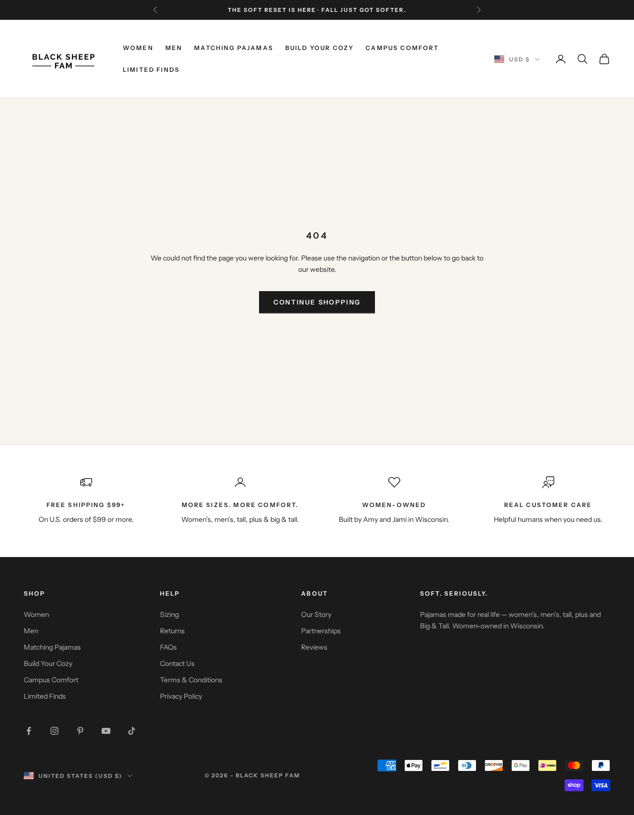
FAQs (168, 647)
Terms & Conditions (191, 679)
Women (36, 614)
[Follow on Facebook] (29, 731)
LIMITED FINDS (151, 69)
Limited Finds (45, 696)
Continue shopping (317, 302)
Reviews (314, 647)
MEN (173, 47)
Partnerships (321, 630)
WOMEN (138, 47)
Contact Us (177, 663)
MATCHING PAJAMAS (233, 47)
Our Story (316, 614)
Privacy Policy (181, 696)
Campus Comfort (51, 679)
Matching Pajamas (52, 647)
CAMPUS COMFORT (402, 47)
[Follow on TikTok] (132, 731)
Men (31, 630)
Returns (172, 630)
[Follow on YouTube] (106, 731)
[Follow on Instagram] (54, 731)
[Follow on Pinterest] (80, 731)
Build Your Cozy (48, 663)
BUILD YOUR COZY (319, 47)
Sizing (169, 614)
